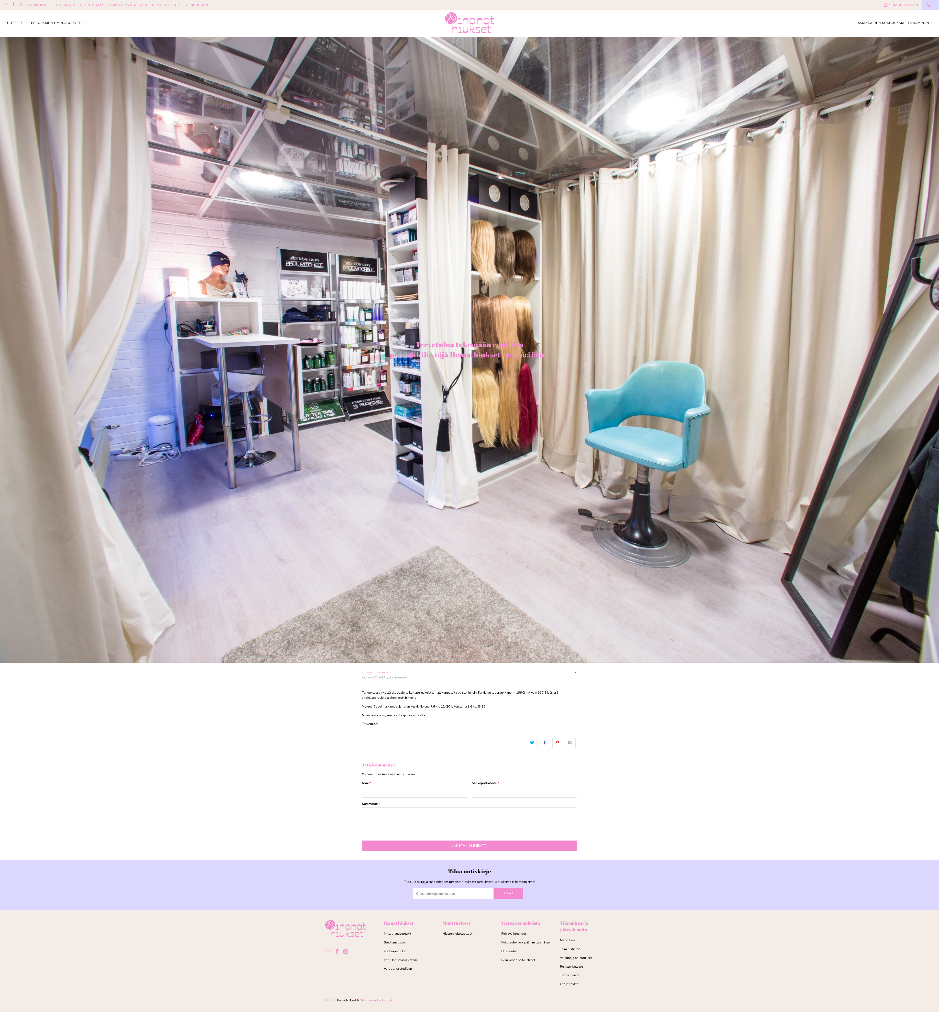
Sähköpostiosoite (485, 783)
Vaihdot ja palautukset (576, 958)
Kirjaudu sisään (903, 5)
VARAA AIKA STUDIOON (128, 5)
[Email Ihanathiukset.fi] (6, 5)
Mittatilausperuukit (397, 933)
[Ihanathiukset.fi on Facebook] (13, 5)
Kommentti (371, 804)
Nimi (366, 783)
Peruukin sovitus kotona (401, 960)
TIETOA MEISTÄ (63, 5)
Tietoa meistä (569, 975)
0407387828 (36, 5)
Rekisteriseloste (571, 966)
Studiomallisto (394, 942)
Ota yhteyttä (569, 984)
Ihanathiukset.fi (348, 1000)
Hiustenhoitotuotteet (457, 933)
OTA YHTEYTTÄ (92, 5)
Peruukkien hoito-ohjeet (518, 960)
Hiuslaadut (509, 951)
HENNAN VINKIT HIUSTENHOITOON (180, 5)
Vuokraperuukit (395, 951)
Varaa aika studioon (398, 968)
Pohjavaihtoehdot (513, 933)
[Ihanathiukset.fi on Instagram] (21, 5)
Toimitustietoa (570, 949)
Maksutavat (568, 940)
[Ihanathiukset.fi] (469, 23)
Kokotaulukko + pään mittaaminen (525, 942)
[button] (16, 23)
